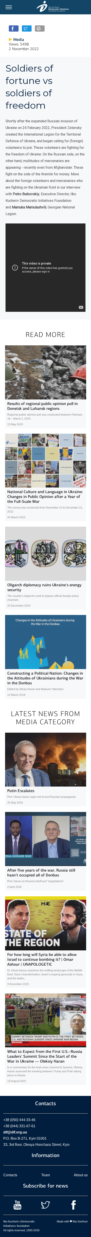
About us (81, 1175)
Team (45, 1175)
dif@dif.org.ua (15, 1132)
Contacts (10, 1175)
